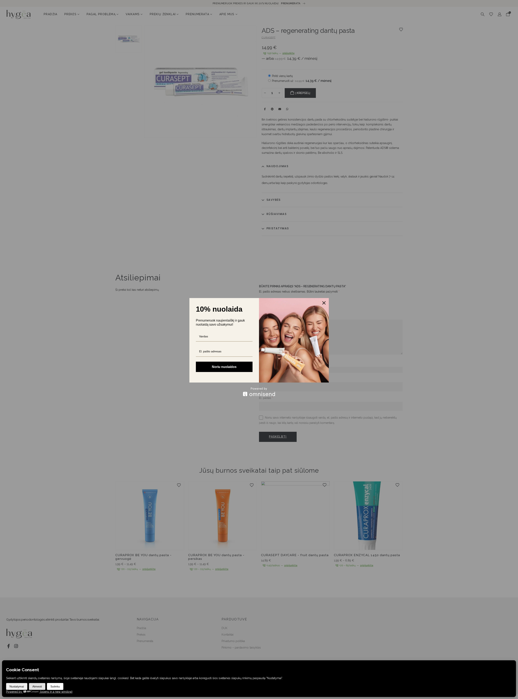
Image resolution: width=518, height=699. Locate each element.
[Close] (324, 303)
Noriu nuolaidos (224, 367)
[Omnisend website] (259, 392)
